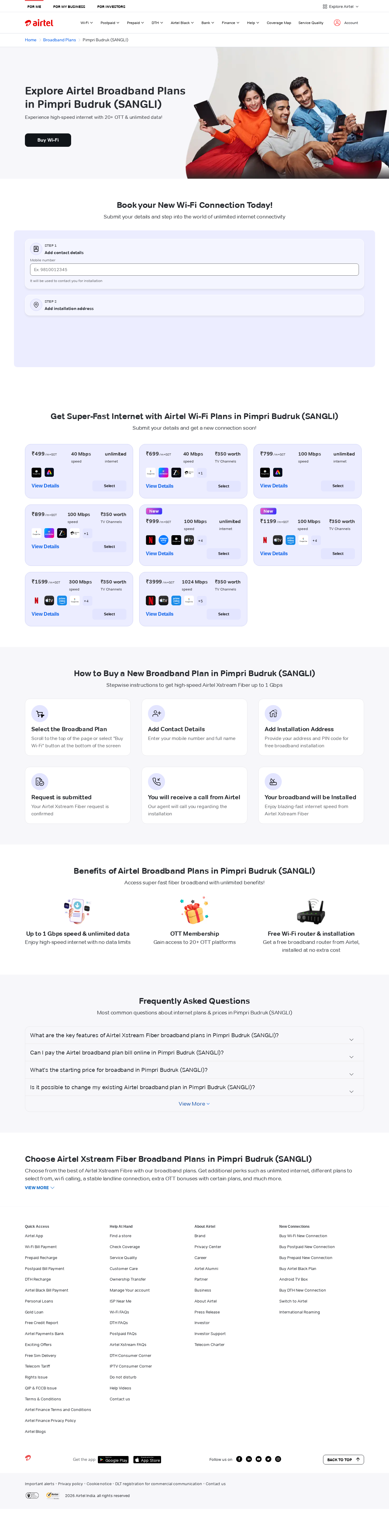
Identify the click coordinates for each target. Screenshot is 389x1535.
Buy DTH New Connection (302, 1290)
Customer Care (124, 1268)
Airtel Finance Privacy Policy (50, 1420)
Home (30, 40)
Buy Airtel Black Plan (297, 1268)
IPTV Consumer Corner (131, 1366)
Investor (202, 1322)
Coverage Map (279, 22)
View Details (45, 485)
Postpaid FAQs (123, 1333)
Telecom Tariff (37, 1366)
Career (200, 1257)
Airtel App (34, 1235)
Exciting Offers (38, 1344)
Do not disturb (123, 1377)
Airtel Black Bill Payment (46, 1290)
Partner (201, 1279)
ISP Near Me (120, 1301)
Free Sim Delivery (40, 1355)
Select (109, 486)
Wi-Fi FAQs (119, 1312)
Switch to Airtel (293, 1301)
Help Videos (120, 1387)
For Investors (111, 6)
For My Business (69, 6)
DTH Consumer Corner (130, 1355)
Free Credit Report (41, 1322)
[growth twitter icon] (268, 1459)
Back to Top (339, 1459)
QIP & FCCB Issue (41, 1387)
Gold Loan (34, 1312)
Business (202, 1290)
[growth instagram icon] (278, 1459)
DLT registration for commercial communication (158, 1483)
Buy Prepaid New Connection (305, 1257)
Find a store (120, 1235)
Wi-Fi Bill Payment (41, 1246)
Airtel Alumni (206, 1268)
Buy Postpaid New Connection (307, 1246)
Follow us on (220, 1459)
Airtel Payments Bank (44, 1333)
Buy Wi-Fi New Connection (303, 1235)
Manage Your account (130, 1290)
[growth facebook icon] (239, 1459)
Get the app (84, 1459)
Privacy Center (207, 1246)
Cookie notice (99, 1483)
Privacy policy (70, 1483)
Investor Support (210, 1333)
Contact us (120, 1398)
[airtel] (39, 22)
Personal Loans (39, 1301)
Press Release (207, 1312)
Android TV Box (293, 1279)
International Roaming (299, 1312)
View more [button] (37, 1188)
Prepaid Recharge (41, 1257)
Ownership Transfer (128, 1279)
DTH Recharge (38, 1279)
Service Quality (310, 22)
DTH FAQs (119, 1322)
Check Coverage (125, 1246)
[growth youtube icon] (259, 1459)
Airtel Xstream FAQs (128, 1344)
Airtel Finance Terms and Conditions (58, 1409)
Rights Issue (36, 1377)
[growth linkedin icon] (249, 1459)
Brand (199, 1235)
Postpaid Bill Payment (44, 1268)
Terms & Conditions (43, 1398)
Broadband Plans (59, 40)
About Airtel (205, 1301)
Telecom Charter (209, 1344)
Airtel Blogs (35, 1431)
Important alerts (39, 1483)
